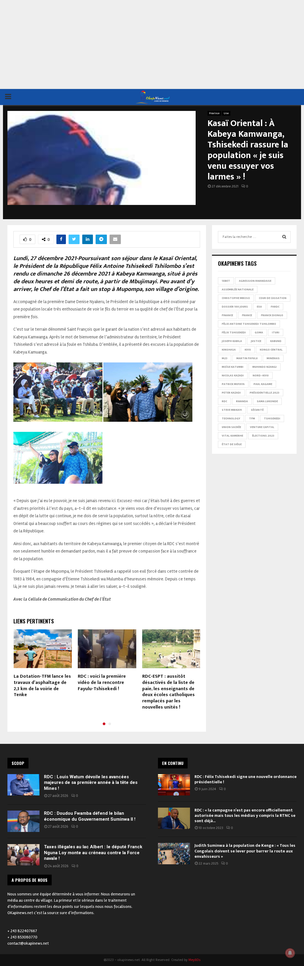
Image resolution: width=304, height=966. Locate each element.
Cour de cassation (272, 298)
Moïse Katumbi (232, 367)
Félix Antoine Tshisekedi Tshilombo (249, 324)
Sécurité (257, 410)
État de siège (232, 444)
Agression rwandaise (255, 281)
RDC (224, 401)
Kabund (275, 341)
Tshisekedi (272, 418)
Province (214, 113)
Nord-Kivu (261, 375)
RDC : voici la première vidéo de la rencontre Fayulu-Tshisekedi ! (102, 682)
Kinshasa (229, 349)
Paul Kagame (263, 384)
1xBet (226, 281)
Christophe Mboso (236, 298)
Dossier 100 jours (235, 306)
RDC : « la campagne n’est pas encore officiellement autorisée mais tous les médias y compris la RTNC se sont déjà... (244, 815)
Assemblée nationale (238, 289)
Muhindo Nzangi (264, 367)
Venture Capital (262, 427)
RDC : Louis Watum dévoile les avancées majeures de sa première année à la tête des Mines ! (90, 782)
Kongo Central (271, 349)
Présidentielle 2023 (264, 392)
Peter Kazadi (231, 392)
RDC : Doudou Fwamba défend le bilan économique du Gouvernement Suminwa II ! (89, 816)
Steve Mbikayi (232, 410)
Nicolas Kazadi (233, 375)
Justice (256, 341)
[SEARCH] (284, 237)
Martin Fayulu (247, 358)
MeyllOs (194, 960)
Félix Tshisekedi (234, 332)
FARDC (275, 306)
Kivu (248, 349)
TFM (252, 418)
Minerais (273, 358)
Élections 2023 (263, 435)
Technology (231, 418)
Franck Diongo (272, 315)
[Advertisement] (152, 44)
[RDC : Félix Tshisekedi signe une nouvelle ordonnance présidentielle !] (174, 784)
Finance (227, 315)
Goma (259, 332)
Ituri (275, 332)
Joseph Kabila (232, 341)
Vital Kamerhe (232, 435)
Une (226, 113)
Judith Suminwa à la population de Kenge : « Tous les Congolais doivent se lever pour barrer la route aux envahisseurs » (244, 851)
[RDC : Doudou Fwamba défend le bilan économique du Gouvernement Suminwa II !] (23, 821)
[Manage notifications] (290, 953)
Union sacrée (231, 427)
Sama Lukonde (267, 401)
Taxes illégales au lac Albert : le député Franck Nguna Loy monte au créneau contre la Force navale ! (93, 852)
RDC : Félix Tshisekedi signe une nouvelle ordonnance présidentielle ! (245, 779)
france (247, 315)
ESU (259, 306)
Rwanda (242, 401)
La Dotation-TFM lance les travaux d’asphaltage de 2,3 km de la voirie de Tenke (42, 685)
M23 (224, 358)
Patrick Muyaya (233, 384)
